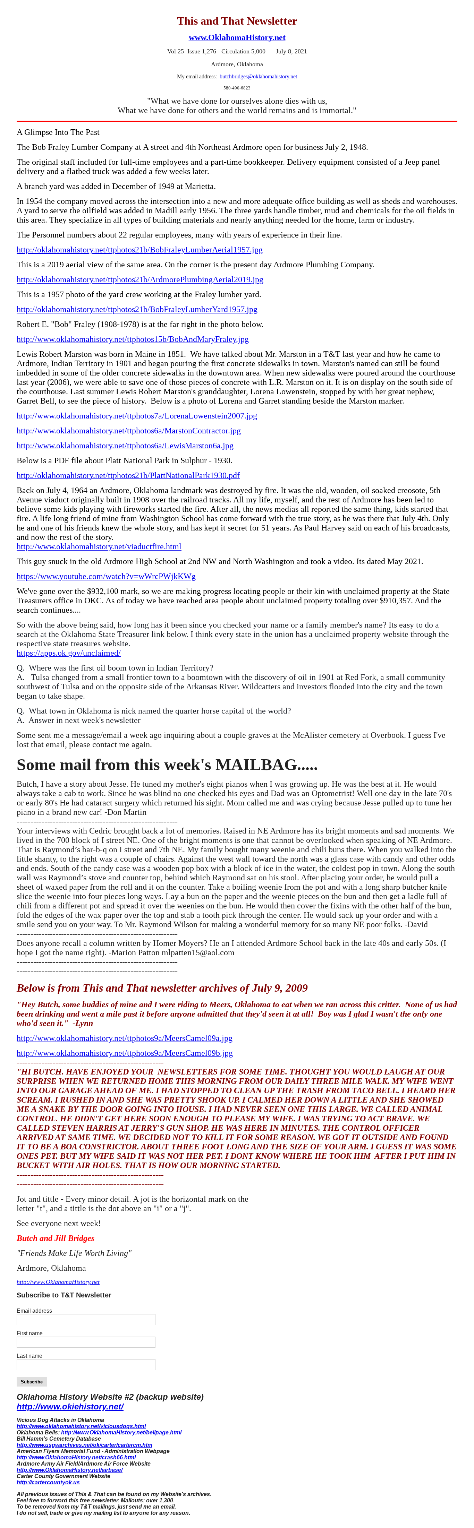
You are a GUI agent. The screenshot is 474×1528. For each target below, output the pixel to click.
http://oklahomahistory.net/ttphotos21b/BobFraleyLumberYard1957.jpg (137, 309)
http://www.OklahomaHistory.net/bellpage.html (121, 1432)
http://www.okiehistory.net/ (70, 1406)
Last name (29, 1356)
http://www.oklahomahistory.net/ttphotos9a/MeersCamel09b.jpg (125, 1052)
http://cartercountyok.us (48, 1482)
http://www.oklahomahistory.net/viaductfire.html (99, 546)
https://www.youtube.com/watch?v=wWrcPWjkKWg (106, 576)
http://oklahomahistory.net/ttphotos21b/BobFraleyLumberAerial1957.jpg (140, 249)
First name (30, 1333)
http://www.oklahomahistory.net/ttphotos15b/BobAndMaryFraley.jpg (133, 339)
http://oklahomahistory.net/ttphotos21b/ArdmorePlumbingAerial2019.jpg (140, 279)
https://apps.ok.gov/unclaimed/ (69, 652)
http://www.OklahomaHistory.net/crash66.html (76, 1457)
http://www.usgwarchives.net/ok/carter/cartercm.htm (84, 1445)
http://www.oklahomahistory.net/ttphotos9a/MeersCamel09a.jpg (124, 1038)
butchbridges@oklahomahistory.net (258, 76)
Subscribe (32, 1381)
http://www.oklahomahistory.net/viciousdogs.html (81, 1426)
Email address (34, 1311)
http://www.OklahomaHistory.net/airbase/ (69, 1470)
